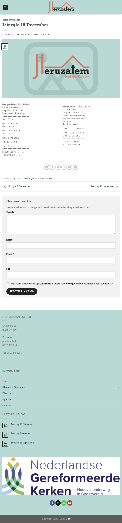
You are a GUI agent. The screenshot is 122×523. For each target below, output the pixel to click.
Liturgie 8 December (18, 186)
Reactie (11, 212)
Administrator (41, 34)
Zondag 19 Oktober (22, 424)
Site (8, 268)
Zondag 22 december (103, 186)
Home (5, 380)
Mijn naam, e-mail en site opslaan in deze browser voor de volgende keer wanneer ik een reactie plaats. (62, 283)
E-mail (10, 254)
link (50, 178)
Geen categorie (11, 20)
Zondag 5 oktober (20, 433)
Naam (10, 239)
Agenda (6, 399)
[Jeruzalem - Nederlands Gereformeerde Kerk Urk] (61, 7)
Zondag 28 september (23, 442)
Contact (6, 405)
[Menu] (5, 7)
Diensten (7, 393)
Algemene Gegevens (13, 386)
